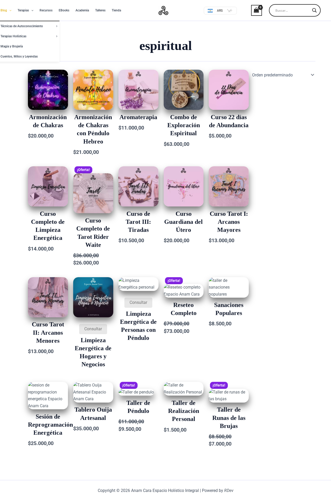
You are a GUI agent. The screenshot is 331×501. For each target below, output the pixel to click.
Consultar (93, 328)
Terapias (23, 10)
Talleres (100, 10)
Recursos (46, 10)
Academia (82, 10)
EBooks (64, 10)
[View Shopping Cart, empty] (252, 10)
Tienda (116, 10)
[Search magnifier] (314, 10)
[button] (9, 10)
